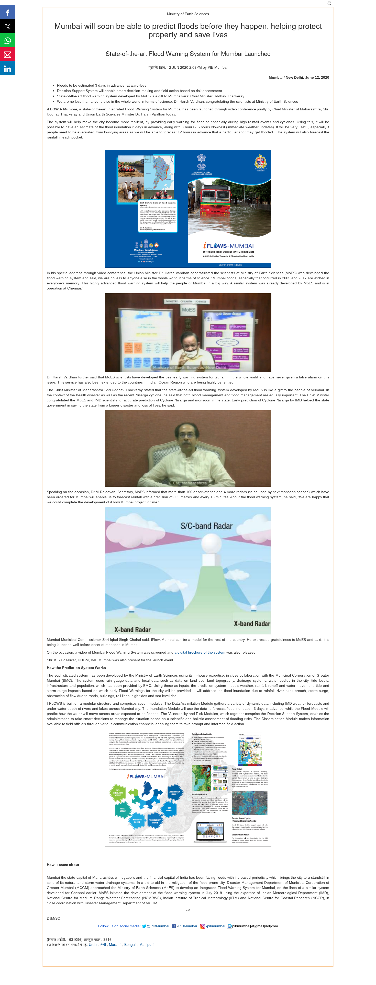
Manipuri (146, 944)
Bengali (130, 944)
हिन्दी (103, 944)
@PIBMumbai (158, 926)
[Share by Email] (7, 54)
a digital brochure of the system (199, 652)
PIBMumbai (187, 926)
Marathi (115, 944)
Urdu (93, 944)
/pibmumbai (215, 926)
